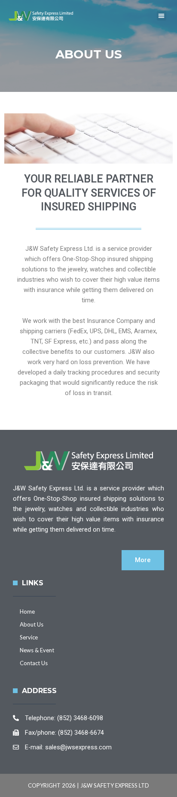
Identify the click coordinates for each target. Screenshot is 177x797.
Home (27, 611)
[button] (162, 16)
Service (29, 637)
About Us (31, 624)
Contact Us (34, 663)
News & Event (37, 650)
